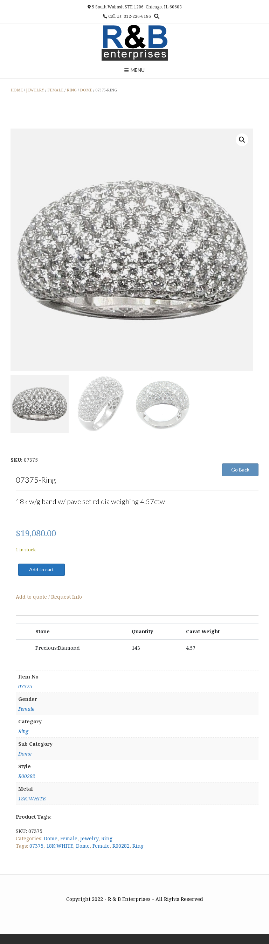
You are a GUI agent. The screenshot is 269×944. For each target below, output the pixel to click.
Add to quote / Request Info (49, 596)
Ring (72, 89)
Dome (86, 89)
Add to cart (41, 569)
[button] (242, 139)
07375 (25, 686)
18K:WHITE (32, 798)
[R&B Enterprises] (135, 43)
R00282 (26, 776)
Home (17, 89)
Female (55, 89)
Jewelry (35, 89)
